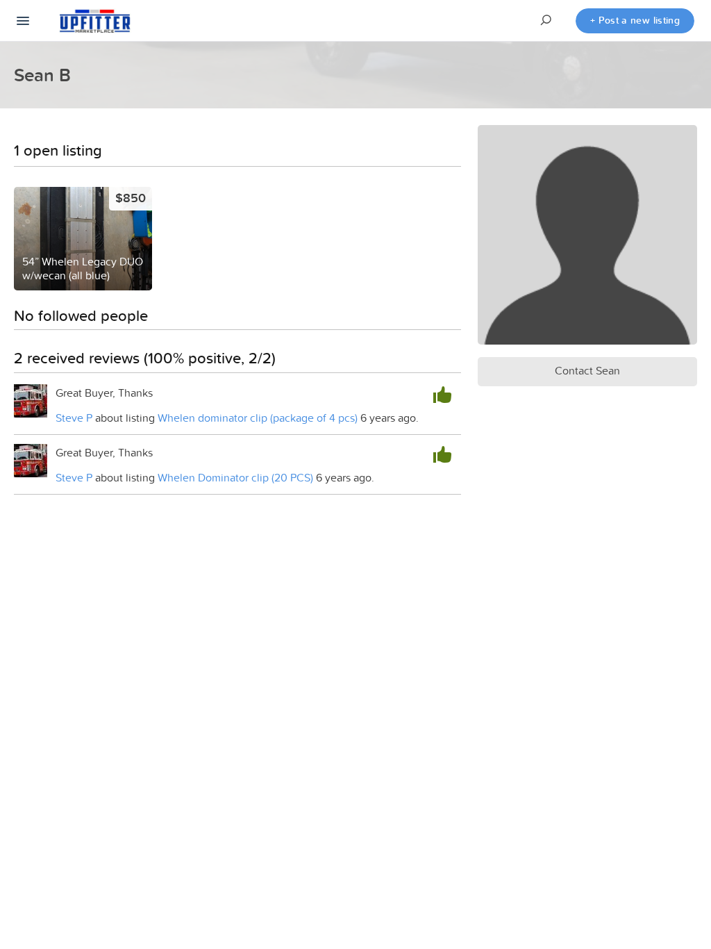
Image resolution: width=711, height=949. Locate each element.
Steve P (74, 417)
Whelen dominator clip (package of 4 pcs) (259, 417)
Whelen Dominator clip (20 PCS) (235, 477)
